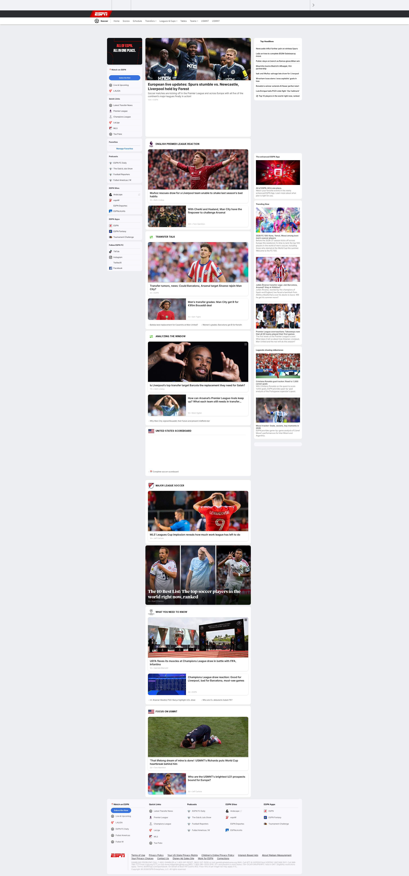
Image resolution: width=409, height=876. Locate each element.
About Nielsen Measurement (276, 855)
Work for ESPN (205, 858)
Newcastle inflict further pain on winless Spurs (277, 48)
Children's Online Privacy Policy (217, 855)
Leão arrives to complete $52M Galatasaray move (276, 54)
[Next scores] (313, 5)
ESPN (101, 13)
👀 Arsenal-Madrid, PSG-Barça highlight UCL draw (172, 700)
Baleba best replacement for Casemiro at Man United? (174, 325)
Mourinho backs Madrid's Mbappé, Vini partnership (274, 67)
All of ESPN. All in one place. (269, 188)
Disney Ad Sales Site (183, 858)
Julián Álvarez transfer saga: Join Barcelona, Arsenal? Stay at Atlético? (276, 286)
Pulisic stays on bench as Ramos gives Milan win (278, 61)
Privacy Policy (156, 855)
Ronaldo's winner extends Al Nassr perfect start (277, 86)
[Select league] (102, 5)
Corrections (223, 858)
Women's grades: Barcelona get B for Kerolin (222, 325)
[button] (306, 13)
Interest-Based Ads (248, 855)
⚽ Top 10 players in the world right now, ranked (278, 96)
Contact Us (163, 858)
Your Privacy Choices (142, 858)
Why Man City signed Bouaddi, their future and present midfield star (180, 421)
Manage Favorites (124, 148)
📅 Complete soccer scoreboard (164, 471)
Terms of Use (138, 855)
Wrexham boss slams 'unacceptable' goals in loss (276, 79)
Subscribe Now (124, 78)
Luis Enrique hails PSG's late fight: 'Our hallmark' (278, 91)
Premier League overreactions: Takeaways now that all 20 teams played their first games (278, 332)
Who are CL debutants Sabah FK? (217, 700)
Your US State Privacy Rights (182, 855)
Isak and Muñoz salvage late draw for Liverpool (277, 73)
